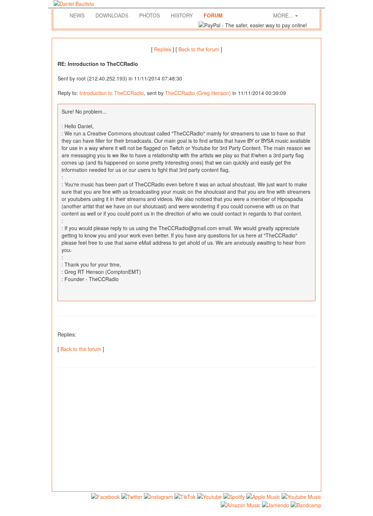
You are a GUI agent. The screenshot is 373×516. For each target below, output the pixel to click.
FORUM (213, 15)
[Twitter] (131, 495)
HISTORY (182, 15)
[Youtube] (209, 495)
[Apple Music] (263, 495)
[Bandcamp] (306, 503)
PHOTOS (149, 15)
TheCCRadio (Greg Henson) (198, 92)
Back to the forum (198, 49)
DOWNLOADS (111, 15)
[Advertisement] (186, 433)
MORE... (283, 15)
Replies (162, 49)
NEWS (77, 15)
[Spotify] (234, 495)
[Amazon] (240, 503)
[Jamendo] (275, 503)
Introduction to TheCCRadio (111, 92)
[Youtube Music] (301, 495)
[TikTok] (185, 495)
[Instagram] (158, 495)
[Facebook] (105, 495)
